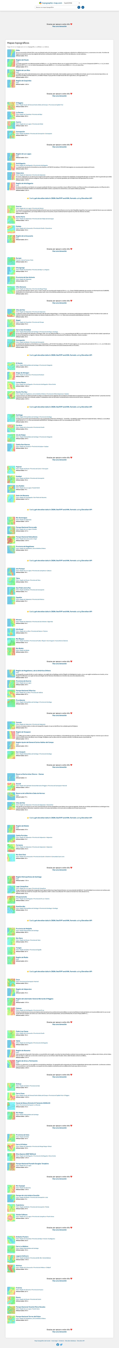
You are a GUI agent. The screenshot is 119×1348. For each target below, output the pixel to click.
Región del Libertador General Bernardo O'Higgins (33, 785)
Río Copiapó (20, 1186)
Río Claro (19, 938)
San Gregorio (50, 641)
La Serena (19, 112)
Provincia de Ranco (36, 631)
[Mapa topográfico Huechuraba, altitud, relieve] (11, 909)
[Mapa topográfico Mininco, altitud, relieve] (11, 1268)
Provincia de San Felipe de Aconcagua (43, 218)
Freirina (19, 1288)
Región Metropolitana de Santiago (29, 332)
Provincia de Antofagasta (41, 165)
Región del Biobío (24, 133)
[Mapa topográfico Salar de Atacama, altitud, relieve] (11, 498)
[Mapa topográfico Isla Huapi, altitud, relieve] (11, 632)
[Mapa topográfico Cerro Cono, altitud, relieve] (11, 1096)
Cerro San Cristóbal (23, 330)
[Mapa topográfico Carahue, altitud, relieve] (11, 428)
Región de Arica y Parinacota (26, 1061)
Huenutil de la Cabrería (61, 641)
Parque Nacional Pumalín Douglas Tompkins (32, 1164)
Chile (18, 50)
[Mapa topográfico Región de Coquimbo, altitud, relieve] (11, 84)
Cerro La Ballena (22, 1246)
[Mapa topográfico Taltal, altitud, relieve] (11, 1044)
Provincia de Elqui (37, 114)
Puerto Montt (36, 488)
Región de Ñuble (24, 641)
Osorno (19, 206)
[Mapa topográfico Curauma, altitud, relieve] (11, 848)
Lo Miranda (37, 1105)
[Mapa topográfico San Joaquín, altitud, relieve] (11, 755)
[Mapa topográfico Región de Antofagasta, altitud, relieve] (11, 186)
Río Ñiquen (20, 639)
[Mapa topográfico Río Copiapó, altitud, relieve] (11, 1189)
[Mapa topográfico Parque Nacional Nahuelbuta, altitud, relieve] (11, 540)
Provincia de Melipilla (24, 929)
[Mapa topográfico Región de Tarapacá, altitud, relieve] (11, 735)
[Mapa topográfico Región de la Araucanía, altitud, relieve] (11, 239)
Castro (18, 122)
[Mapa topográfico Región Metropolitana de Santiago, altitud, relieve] (11, 880)
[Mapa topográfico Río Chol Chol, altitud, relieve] (11, 858)
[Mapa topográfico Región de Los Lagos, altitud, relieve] (11, 157)
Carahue (19, 425)
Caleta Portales (22, 835)
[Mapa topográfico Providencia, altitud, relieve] (11, 703)
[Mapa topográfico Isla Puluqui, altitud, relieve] (11, 572)
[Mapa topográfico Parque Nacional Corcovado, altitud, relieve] (11, 530)
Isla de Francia (25, 260)
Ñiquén (44, 641)
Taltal (18, 1041)
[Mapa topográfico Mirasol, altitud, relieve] (11, 623)
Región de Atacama (25, 375)
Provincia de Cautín (39, 228)
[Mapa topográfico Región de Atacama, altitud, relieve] (11, 1054)
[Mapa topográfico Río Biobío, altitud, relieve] (11, 651)
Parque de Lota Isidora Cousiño (27, 1195)
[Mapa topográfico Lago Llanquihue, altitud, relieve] (11, 890)
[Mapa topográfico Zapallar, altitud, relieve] (11, 600)
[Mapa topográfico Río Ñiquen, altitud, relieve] (11, 642)
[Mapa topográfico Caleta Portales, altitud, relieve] (11, 838)
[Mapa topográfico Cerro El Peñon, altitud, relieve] (11, 1147)
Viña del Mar (20, 310)
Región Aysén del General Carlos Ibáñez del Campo (34, 105)
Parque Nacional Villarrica (25, 691)
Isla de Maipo (21, 435)
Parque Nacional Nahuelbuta (26, 537)
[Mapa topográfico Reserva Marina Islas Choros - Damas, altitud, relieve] (11, 777)
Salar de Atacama (22, 495)
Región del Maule (22, 60)
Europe (18, 258)
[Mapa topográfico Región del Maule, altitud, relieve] (11, 63)
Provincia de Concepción (37, 133)
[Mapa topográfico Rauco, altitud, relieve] (11, 1300)
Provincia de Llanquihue (39, 570)
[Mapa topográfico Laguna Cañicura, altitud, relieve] (11, 1259)
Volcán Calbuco (21, 1215)
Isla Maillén (20, 486)
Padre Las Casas (22, 1031)
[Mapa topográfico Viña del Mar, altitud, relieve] (11, 313)
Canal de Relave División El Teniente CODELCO (33, 1103)
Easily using (61, 198)
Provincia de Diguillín (35, 950)
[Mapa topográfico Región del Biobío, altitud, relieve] (11, 829)
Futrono (45, 631)
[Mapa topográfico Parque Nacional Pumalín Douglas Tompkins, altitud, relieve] (11, 1167)
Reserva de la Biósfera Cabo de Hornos (30, 793)
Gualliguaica (51, 1239)
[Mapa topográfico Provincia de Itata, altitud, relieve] (11, 1138)
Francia (18, 260)
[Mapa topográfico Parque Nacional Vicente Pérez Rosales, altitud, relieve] (11, 1310)
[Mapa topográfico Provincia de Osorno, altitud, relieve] (11, 684)
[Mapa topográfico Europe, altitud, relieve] (11, 261)
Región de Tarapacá (25, 446)
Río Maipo (19, 1113)
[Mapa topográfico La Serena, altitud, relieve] (11, 115)
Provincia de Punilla (35, 641)
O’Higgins (19, 103)
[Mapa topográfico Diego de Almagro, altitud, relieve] (11, 376)
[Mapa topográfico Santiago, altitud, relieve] (11, 418)
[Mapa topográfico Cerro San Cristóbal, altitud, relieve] (11, 333)
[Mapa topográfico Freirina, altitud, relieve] (11, 1291)
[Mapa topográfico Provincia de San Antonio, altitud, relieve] (11, 280)
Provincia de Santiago (46, 332)
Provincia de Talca (35, 580)
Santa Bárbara (47, 1258)
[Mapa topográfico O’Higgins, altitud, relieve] (11, 106)
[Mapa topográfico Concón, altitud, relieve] (11, 725)
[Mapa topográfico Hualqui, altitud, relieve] (11, 479)
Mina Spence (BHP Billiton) (26, 1154)
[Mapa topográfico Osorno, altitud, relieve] (11, 209)
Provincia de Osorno (37, 208)
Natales (67, 394)
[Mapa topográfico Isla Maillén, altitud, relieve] (11, 489)
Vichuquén (45, 468)
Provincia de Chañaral (38, 375)
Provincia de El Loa (39, 899)
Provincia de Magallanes (25, 546)
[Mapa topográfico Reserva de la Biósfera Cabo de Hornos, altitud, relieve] (11, 796)
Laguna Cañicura (22, 1256)
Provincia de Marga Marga (39, 289)
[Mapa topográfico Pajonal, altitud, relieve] (11, 470)
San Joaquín (20, 752)
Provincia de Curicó (35, 468)
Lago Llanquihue (22, 886)
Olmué (49, 1146)
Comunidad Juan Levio (58, 856)
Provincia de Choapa (38, 322)
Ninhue (18, 1084)
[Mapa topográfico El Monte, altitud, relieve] (11, 366)
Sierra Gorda (52, 384)
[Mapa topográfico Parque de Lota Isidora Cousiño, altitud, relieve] (11, 1198)
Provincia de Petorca (38, 599)
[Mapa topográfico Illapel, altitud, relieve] (11, 323)
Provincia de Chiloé (37, 124)
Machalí (64, 785)
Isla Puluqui (20, 569)
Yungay (19, 948)
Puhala (18, 226)
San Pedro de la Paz (23, 588)
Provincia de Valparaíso (38, 175)
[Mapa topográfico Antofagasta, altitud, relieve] (11, 166)
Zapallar (19, 597)
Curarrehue (48, 228)
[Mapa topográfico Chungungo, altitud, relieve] (11, 271)
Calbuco (49, 570)
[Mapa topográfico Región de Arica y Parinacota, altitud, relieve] (11, 1064)
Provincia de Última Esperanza (55, 394)
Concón (19, 722)
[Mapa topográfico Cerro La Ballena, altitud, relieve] (11, 1249)
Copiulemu (20, 1205)
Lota (46, 1197)
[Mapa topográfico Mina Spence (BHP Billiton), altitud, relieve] (11, 1157)
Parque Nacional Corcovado (26, 527)
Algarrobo (50, 621)
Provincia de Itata (35, 1086)
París (31, 260)
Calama (47, 899)
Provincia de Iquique (37, 446)
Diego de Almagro (22, 373)
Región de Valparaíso (25, 175)
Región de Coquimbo (23, 81)
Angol (35, 539)
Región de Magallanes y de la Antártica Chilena (33, 394)
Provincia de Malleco (39, 1267)
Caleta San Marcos (23, 444)
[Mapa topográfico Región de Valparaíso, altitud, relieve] (11, 992)
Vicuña (45, 1239)
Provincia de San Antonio (25, 277)
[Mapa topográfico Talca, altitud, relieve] (11, 581)
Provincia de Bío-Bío (36, 1258)
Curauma (19, 845)
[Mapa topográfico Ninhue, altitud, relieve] (11, 1087)
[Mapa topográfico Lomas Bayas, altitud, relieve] (11, 385)
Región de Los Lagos (25, 124)
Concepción (20, 132)
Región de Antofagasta (26, 165)
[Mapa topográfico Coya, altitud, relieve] (11, 982)
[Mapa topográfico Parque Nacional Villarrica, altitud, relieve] (11, 693)
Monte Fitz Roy (21, 392)
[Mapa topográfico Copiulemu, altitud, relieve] (11, 1208)
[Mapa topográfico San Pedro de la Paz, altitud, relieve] (11, 591)
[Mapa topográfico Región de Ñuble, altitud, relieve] (11, 960)
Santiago (55, 332)
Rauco (18, 1297)
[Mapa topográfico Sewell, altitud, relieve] (11, 787)
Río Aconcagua (21, 518)
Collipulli (48, 1267)
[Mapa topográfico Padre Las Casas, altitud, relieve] (11, 1034)
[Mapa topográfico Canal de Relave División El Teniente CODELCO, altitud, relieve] (11, 1106)
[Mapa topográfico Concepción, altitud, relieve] (11, 135)
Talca (18, 578)
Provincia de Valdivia (37, 692)
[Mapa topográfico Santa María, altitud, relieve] (11, 220)
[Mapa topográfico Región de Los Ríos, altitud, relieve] (11, 73)
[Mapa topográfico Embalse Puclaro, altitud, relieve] (11, 1240)
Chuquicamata (21, 897)
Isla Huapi (19, 629)
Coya (18, 980)
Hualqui (19, 476)
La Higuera (46, 269)
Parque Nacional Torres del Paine (28, 1317)
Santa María (20, 217)
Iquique (46, 446)
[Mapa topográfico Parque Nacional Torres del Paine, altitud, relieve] (11, 1319)
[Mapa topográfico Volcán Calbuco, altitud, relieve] (11, 1217)
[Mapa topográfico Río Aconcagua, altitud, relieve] (11, 521)
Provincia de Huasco (37, 1289)
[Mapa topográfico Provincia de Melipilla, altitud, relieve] (11, 932)
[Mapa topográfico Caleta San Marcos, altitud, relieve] (11, 447)
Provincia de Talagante (46, 365)
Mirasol (19, 620)
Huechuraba (20, 906)
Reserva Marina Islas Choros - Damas (30, 774)
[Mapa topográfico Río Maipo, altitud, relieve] (11, 1116)
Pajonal (19, 467)
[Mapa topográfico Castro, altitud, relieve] (11, 125)
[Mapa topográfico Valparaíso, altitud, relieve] (11, 176)
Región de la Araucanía (26, 228)
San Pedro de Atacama (40, 497)
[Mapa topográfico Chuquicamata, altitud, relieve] (11, 900)
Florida (47, 1207)
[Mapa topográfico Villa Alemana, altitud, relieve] (11, 290)
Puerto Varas (50, 1216)
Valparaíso (20, 173)
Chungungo (20, 268)
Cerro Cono (20, 1093)
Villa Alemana (21, 287)
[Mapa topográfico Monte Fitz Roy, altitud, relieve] (11, 395)
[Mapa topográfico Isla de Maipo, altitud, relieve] (11, 438)
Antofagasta (20, 163)
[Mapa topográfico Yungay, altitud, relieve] (11, 951)
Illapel (18, 320)
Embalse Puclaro (22, 1237)
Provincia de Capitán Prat (56, 105)
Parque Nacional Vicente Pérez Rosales (30, 1307)
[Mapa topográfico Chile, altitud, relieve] (11, 53)
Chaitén (34, 529)
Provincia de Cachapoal (54, 785)
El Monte (19, 363)
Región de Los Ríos (23, 70)
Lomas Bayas (21, 382)
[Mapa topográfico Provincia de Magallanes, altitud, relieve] (11, 549)
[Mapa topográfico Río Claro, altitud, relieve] (11, 941)
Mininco (19, 1266)
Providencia (20, 700)
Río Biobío (20, 648)
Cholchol (47, 856)
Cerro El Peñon (21, 1144)
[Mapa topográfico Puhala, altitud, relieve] (11, 229)
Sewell (18, 784)
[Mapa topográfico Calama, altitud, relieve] (11, 1011)
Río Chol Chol (21, 855)
